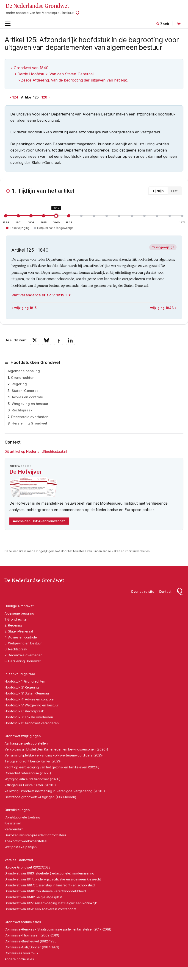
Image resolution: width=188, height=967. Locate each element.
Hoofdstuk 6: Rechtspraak (24, 711)
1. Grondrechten (16, 619)
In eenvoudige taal (20, 674)
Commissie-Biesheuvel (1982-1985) (31, 941)
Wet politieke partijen (21, 847)
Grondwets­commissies (23, 922)
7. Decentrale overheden (23, 655)
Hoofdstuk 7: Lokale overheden (29, 717)
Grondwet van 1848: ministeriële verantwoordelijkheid (45, 891)
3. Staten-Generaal (19, 631)
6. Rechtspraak (16, 649)
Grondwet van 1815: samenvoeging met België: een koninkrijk (51, 903)
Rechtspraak (22, 410)
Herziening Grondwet (29, 423)
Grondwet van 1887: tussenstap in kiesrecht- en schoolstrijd (50, 885)
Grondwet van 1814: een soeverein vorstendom (40, 909)
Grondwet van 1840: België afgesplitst (33, 897)
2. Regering (13, 625)
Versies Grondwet (19, 860)
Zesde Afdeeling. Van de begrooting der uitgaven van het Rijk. (74, 80)
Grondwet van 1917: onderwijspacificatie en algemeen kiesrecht (53, 879)
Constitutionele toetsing (22, 817)
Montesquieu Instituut (58, 13)
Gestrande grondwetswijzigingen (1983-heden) (40, 797)
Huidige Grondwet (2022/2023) (28, 867)
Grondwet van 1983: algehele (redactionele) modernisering (49, 873)
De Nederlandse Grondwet (37, 6)
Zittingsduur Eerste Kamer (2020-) (30, 785)
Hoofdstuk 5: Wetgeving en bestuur (31, 705)
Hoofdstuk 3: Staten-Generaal (27, 693)
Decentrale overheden (29, 417)
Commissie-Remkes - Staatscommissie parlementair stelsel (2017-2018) (58, 929)
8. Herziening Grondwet (23, 661)
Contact (165, 591)
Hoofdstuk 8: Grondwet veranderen (32, 723)
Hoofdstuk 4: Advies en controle (29, 699)
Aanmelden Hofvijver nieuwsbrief (39, 521)
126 (44, 97)
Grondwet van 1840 (31, 67)
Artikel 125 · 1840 (29, 250)
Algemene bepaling (24, 371)
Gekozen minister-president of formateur (35, 835)
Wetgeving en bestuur (30, 404)
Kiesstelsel (13, 823)
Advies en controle (27, 397)
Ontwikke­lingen (17, 810)
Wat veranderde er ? (39, 295)
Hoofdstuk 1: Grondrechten (25, 681)
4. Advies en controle (21, 637)
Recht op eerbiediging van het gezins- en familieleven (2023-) (52, 767)
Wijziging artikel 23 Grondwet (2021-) (33, 779)
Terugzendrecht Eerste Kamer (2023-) (34, 761)
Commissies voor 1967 (22, 953)
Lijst (174, 191)
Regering (19, 384)
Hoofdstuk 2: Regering (22, 687)
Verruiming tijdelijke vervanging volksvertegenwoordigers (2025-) (55, 755)
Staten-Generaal (25, 390)
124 (15, 97)
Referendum (14, 829)
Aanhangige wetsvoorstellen (26, 743)
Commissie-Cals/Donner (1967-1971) (32, 947)
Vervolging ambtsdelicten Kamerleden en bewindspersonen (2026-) (56, 749)
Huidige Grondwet (19, 606)
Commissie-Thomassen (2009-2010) (32, 935)
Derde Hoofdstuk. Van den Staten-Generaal (55, 74)
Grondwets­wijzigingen (23, 736)
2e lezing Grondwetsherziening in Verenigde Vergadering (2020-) (55, 791)
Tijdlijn (158, 191)
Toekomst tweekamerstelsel (26, 841)
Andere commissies (19, 959)
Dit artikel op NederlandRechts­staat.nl (36, 451)
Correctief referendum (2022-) (28, 773)
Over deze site (142, 591)
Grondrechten (22, 377)
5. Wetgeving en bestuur (23, 643)
